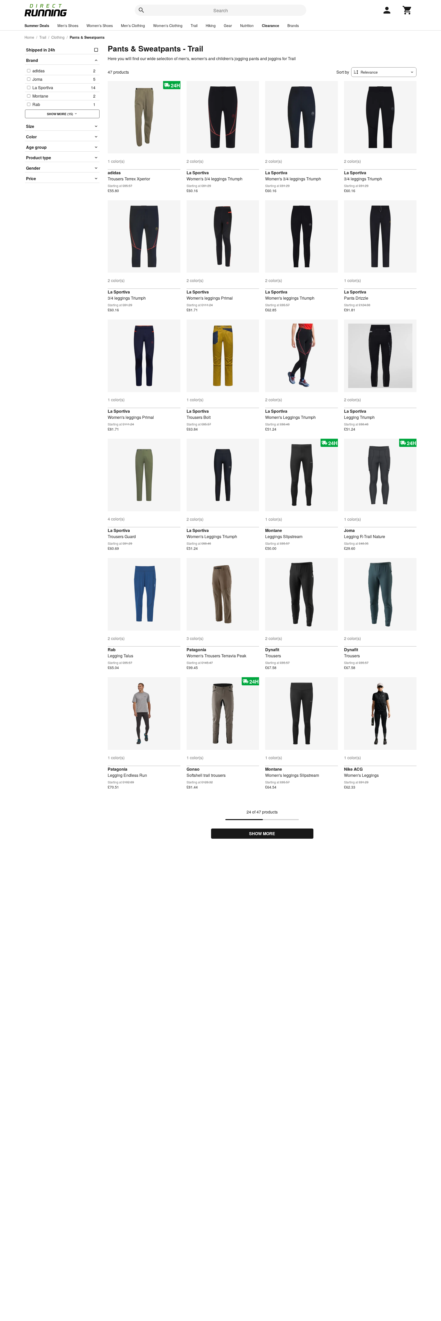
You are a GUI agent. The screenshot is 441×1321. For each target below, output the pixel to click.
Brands (293, 25)
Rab (112, 649)
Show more (262, 833)
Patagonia (196, 649)
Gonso (193, 769)
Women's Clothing (167, 25)
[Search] (141, 10)
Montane (273, 530)
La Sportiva (198, 173)
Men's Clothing (133, 25)
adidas (114, 173)
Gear (228, 25)
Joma (349, 530)
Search (220, 10)
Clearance (270, 25)
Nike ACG (353, 769)
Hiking (211, 25)
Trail (194, 25)
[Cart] (407, 10)
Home (29, 37)
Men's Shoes (67, 25)
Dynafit (272, 649)
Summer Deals (36, 25)
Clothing (58, 37)
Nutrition (247, 25)
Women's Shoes (100, 25)
